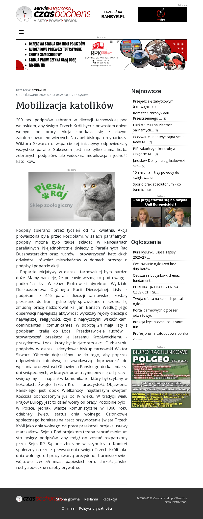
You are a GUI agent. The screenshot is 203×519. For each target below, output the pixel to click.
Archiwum (38, 90)
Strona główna (68, 499)
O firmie (68, 508)
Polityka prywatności (95, 508)
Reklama (91, 499)
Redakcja (109, 499)
